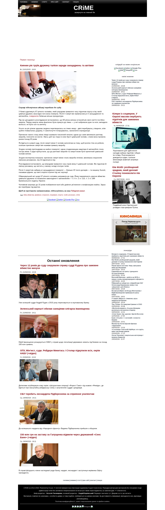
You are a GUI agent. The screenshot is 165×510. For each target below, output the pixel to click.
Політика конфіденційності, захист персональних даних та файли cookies (82, 501)
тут (110, 493)
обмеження (121, 491)
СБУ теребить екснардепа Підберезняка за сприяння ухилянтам (57, 394)
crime (78, 195)
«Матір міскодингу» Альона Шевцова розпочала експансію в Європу (126, 309)
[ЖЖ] (120, 70)
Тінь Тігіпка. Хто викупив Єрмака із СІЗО (127, 304)
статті (44, 2)
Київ (25, 195)
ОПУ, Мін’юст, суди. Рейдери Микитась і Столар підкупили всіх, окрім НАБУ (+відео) (127, 95)
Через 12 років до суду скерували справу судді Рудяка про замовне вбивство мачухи (127, 82)
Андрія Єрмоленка (95, 488)
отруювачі (53, 195)
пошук (76, 2)
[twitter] (59, 200)
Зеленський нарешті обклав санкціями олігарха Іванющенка (54, 308)
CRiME (84, 7)
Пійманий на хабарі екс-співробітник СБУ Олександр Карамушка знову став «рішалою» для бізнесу (127, 285)
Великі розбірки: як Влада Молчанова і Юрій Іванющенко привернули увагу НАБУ (126, 293)
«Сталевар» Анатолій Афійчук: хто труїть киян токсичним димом (128, 330)
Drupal (50, 488)
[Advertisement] (82, 36)
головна (23, 2)
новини (34, 2)
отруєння (45, 195)
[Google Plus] (69, 200)
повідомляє (34, 116)
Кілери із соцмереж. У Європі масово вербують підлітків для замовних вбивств (128, 255)
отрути (60, 195)
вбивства (30, 195)
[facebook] (51, 200)
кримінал (38, 195)
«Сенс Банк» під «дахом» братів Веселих (127, 314)
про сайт (54, 2)
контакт (66, 2)
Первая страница (27, 60)
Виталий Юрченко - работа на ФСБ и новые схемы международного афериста (128, 278)
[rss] (77, 200)
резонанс (71, 195)
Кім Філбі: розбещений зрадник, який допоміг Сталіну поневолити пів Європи (127, 261)
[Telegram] (127, 70)
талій (66, 195)
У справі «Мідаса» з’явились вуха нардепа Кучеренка (124, 299)
